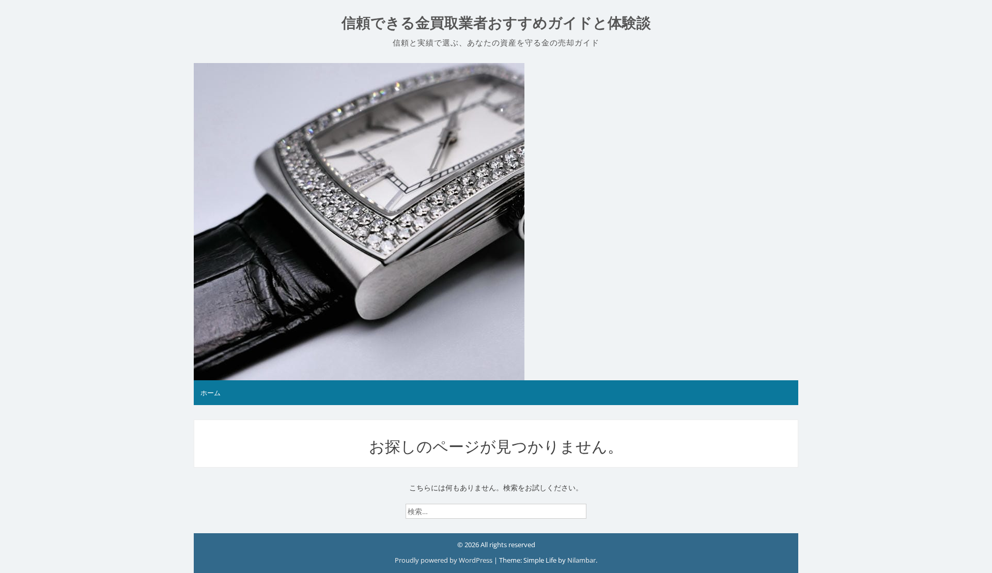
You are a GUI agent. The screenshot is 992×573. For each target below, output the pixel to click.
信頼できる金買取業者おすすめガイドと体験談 (496, 23)
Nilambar (581, 560)
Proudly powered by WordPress (444, 560)
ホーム (210, 392)
